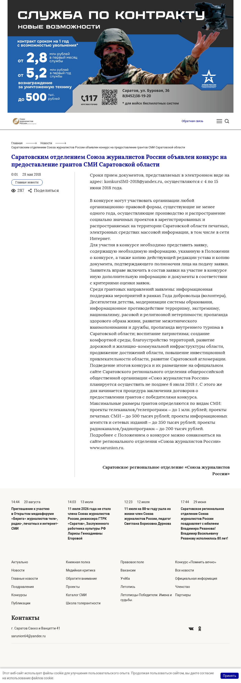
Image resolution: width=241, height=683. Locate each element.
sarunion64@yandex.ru (28, 636)
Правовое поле (132, 562)
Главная (17, 143)
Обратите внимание (81, 578)
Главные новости (24, 578)
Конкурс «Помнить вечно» (195, 562)
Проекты (73, 587)
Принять (229, 676)
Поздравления (22, 587)
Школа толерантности (83, 603)
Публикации (20, 603)
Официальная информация (196, 578)
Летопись (127, 587)
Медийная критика (80, 570)
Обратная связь (192, 121)
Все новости (184, 570)
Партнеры (183, 595)
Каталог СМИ (76, 595)
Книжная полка (78, 562)
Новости (46, 143)
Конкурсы (19, 595)
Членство (182, 587)
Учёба (125, 578)
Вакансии (128, 570)
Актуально (19, 562)
